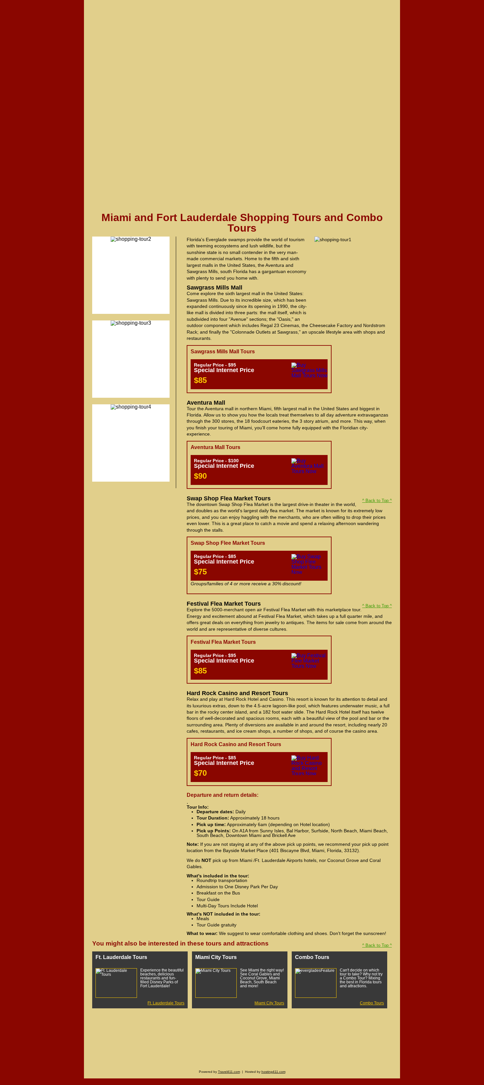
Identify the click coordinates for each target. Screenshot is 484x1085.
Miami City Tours (269, 1003)
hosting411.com (273, 1071)
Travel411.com (229, 1071)
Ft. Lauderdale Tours (166, 1003)
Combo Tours (372, 1003)
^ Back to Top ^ (377, 500)
